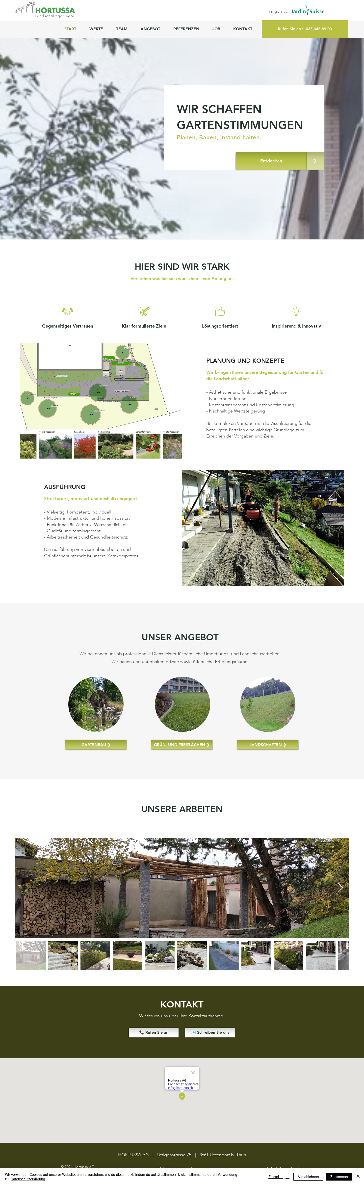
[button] (153, 29)
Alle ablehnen (308, 1176)
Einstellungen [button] (278, 1176)
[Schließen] (358, 1176)
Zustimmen (339, 1176)
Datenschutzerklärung (28, 1178)
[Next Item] (340, 888)
